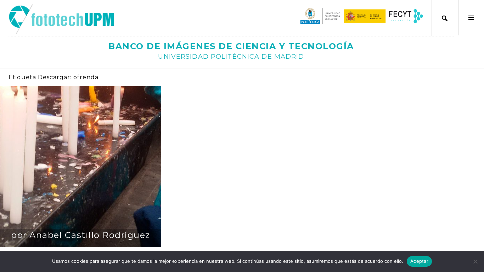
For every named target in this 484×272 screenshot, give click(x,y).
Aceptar (419, 261)
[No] (475, 261)
